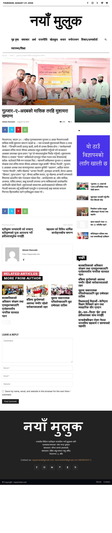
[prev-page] (4, 322)
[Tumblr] (67, 467)
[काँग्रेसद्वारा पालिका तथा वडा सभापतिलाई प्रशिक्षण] (82, 235)
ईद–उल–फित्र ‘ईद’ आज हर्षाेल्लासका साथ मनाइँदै (92, 314)
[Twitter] (97, 3)
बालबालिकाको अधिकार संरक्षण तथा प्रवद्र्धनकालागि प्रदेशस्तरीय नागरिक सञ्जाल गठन (12, 307)
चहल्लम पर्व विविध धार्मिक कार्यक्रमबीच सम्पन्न (59, 231)
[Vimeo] (102, 3)
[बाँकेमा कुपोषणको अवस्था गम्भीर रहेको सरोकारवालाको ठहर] (37, 290)
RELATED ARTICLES (20, 274)
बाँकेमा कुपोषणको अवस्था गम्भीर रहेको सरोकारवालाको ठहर (37, 303)
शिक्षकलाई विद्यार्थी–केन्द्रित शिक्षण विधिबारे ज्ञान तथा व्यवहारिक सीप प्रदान (93, 304)
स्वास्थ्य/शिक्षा (18, 48)
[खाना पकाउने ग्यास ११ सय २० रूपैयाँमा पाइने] (82, 224)
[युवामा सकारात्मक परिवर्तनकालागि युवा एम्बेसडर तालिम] (62, 289)
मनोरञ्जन (74, 39)
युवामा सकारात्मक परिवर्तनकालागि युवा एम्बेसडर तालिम (61, 301)
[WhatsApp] (25, 130)
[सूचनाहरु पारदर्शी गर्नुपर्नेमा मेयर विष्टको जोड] (82, 198)
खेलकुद (54, 39)
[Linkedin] (52, 467)
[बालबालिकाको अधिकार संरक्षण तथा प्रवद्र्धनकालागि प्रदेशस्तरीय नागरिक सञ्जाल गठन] (12, 289)
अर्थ (34, 39)
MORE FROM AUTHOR (22, 278)
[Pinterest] (18, 130)
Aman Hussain (8, 122)
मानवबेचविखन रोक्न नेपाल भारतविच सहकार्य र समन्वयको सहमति (94, 323)
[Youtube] (107, 3)
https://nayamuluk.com (31, 254)
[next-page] (8, 322)
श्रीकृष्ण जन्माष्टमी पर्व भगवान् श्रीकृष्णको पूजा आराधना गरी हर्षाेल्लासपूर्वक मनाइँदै (17, 233)
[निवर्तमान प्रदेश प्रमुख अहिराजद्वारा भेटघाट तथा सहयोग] (82, 211)
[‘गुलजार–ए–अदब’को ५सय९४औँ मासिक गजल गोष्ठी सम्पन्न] (82, 186)
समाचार (25, 39)
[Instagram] (92, 3)
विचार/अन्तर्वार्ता (89, 39)
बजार (63, 39)
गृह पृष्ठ (15, 39)
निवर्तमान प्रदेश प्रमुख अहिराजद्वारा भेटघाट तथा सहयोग (99, 212)
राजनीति (42, 39)
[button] (105, 39)
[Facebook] (87, 3)
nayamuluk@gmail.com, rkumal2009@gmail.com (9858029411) (61, 460)
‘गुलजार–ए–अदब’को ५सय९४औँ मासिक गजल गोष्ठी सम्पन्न (99, 187)
